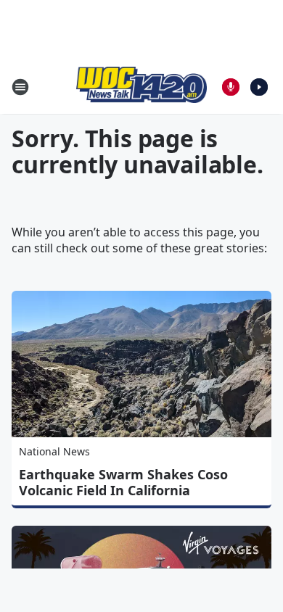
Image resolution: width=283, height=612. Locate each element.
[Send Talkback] (230, 87)
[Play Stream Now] (259, 87)
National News (54, 451)
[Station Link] (141, 87)
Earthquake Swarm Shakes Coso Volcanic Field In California (123, 482)
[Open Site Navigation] (20, 87)
